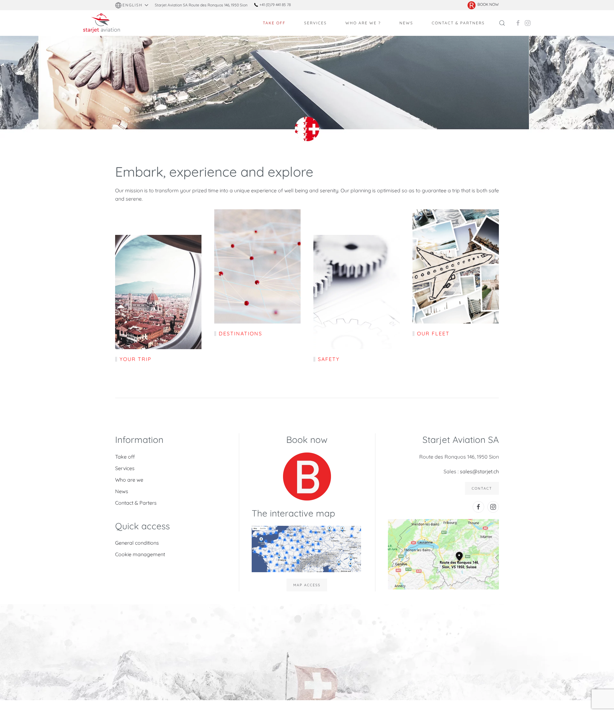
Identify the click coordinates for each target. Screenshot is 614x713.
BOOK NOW (488, 4)
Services (125, 468)
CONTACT (482, 488)
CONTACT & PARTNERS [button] (458, 22)
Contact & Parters (136, 503)
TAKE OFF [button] (274, 22)
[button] (131, 5)
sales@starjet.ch (479, 471)
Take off (125, 456)
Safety (329, 359)
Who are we (129, 480)
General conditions (137, 543)
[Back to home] (102, 23)
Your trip (136, 359)
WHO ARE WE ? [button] (363, 22)
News (121, 491)
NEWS (406, 22)
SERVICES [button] (315, 22)
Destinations (240, 333)
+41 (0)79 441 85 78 (274, 4)
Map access (306, 585)
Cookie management (140, 554)
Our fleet (433, 333)
